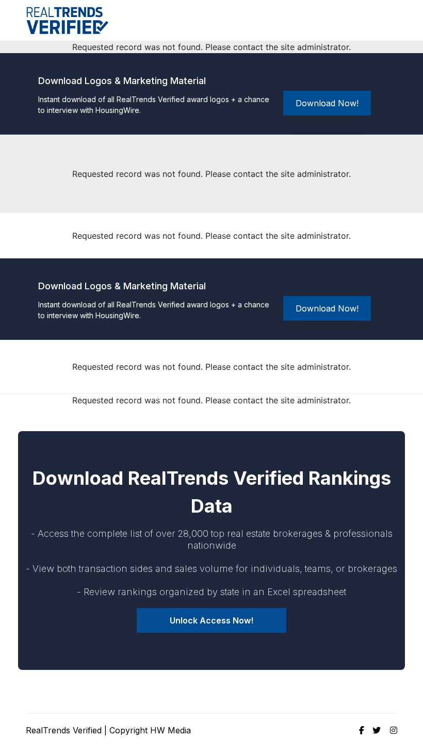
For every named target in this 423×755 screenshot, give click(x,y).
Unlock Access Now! (211, 620)
